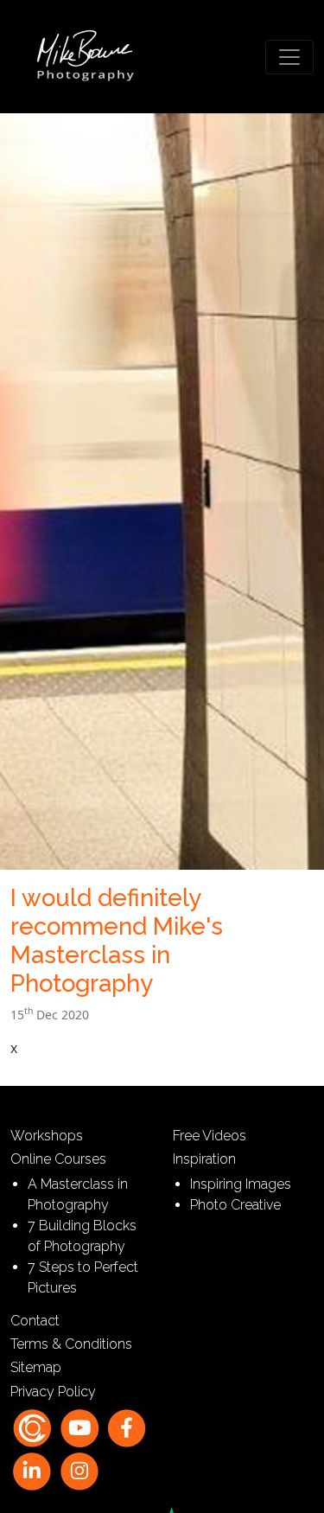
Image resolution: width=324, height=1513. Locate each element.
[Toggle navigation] (289, 57)
